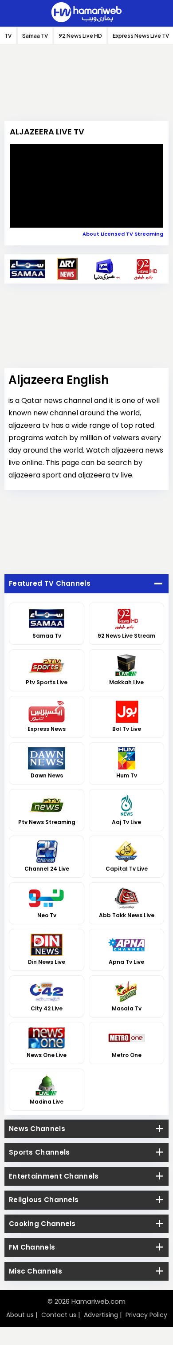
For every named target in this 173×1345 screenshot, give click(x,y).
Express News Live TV (141, 35)
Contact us (58, 1314)
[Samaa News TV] (27, 269)
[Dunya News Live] (106, 269)
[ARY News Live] (67, 269)
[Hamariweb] (86, 13)
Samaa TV (35, 35)
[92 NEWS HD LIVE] (145, 269)
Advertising (101, 1314)
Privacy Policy (146, 1314)
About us (20, 1314)
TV (8, 35)
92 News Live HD (80, 35)
